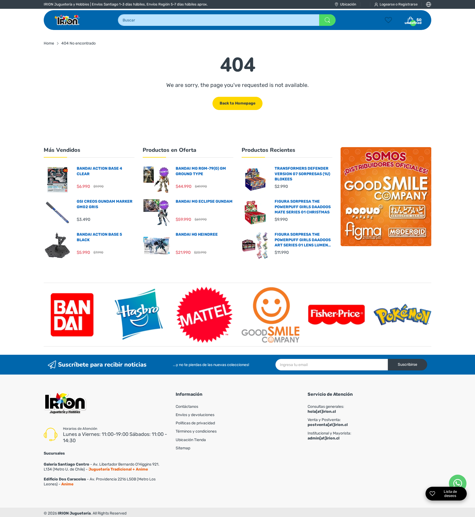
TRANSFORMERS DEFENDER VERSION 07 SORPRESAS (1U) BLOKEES (302, 174)
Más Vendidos (62, 150)
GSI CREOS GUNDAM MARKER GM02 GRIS (104, 204)
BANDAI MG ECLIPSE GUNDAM (204, 201)
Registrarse (408, 4)
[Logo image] (72, 314)
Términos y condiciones (196, 431)
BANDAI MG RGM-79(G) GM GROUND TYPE (201, 171)
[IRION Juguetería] (67, 20)
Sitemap (183, 448)
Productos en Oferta (169, 150)
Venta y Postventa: (328, 422)
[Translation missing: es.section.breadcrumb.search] (327, 20)
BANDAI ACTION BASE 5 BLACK (99, 237)
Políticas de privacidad (195, 423)
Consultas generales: (326, 409)
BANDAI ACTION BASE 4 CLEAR (99, 171)
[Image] (386, 196)
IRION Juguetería (74, 513)
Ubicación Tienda (191, 440)
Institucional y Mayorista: (329, 436)
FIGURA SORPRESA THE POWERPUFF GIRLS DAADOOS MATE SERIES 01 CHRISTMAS (303, 207)
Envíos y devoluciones (195, 415)
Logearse (388, 4)
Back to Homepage (237, 103)
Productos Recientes (268, 150)
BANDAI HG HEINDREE (197, 234)
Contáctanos (187, 406)
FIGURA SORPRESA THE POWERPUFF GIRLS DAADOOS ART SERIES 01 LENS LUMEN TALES (303, 240)
